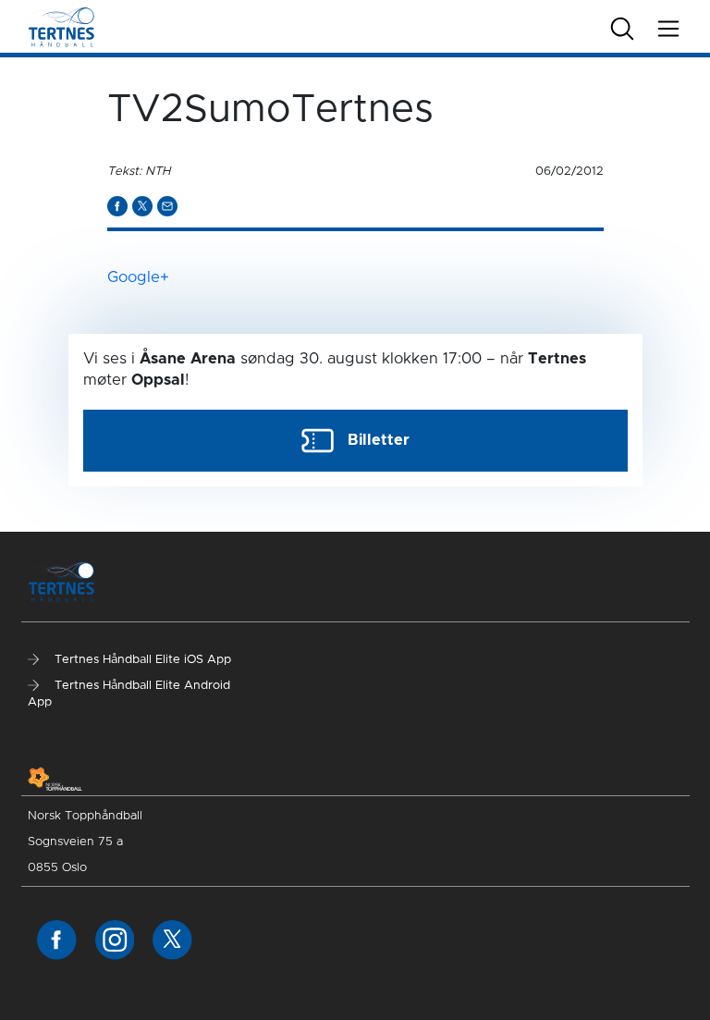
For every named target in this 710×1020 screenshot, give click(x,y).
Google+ (138, 277)
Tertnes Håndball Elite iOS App (141, 660)
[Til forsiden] (61, 25)
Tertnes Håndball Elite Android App (129, 694)
